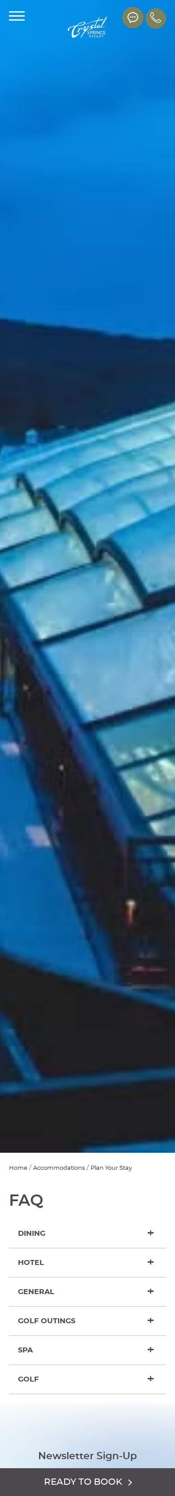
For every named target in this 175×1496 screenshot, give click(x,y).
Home (18, 1168)
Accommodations (59, 1168)
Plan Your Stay (111, 1168)
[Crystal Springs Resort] (87, 28)
